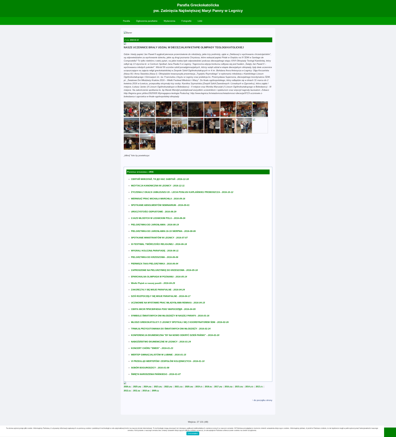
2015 (239, 386)
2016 (228, 386)
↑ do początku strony (262, 400)
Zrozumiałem (193, 433)
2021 (179, 386)
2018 (208, 386)
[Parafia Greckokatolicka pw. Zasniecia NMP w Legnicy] (131, 116)
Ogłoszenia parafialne (146, 21)
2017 (218, 386)
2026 (127, 386)
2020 (189, 386)
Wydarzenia (169, 21)
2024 (147, 386)
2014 (249, 386)
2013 (259, 386)
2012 (127, 390)
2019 (198, 386)
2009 (155, 390)
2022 (168, 386)
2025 (137, 386)
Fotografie (186, 21)
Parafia (126, 21)
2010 (145, 390)
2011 (136, 390)
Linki (200, 21)
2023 (158, 386)
